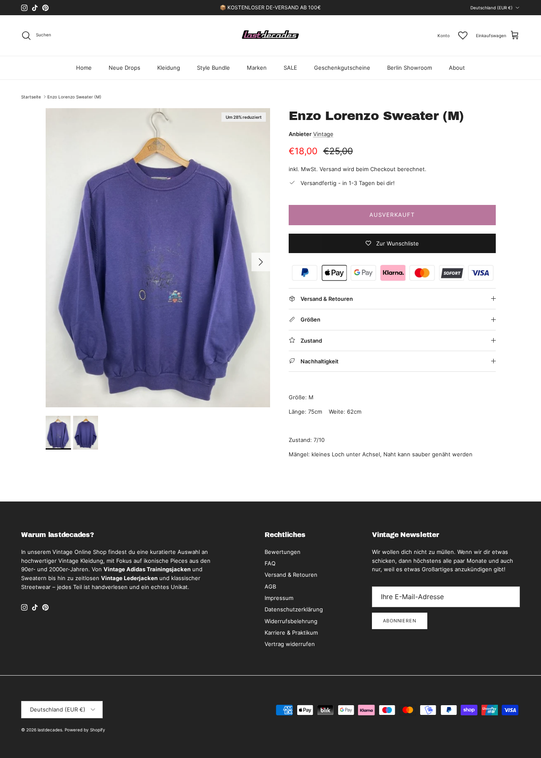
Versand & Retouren (291, 574)
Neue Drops (124, 67)
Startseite (31, 96)
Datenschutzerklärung (294, 609)
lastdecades (50, 729)
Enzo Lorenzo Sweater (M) (74, 96)
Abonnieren (399, 621)
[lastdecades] (270, 35)
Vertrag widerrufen (290, 644)
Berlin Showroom (409, 67)
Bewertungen (283, 551)
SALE (290, 67)
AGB (270, 586)
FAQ (270, 563)
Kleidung (168, 67)
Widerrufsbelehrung (291, 621)
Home (84, 67)
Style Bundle (213, 67)
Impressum (279, 597)
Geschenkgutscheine (342, 67)
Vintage (323, 134)
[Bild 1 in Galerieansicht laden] (158, 257)
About (457, 67)
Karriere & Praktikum (291, 632)
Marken (257, 67)
